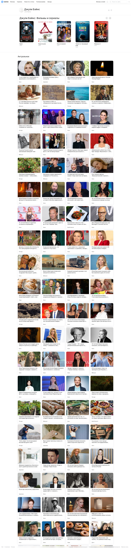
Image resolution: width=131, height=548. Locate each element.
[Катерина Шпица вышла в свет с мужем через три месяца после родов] (102, 314)
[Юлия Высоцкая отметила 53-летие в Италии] (102, 460)
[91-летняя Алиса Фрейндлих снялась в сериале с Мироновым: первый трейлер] (102, 96)
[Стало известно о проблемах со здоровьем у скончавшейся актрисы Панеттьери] (29, 72)
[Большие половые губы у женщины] (53, 72)
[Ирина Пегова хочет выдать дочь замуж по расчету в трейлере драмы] (29, 338)
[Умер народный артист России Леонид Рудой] (102, 72)
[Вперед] (110, 18)
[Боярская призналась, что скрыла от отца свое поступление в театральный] (53, 241)
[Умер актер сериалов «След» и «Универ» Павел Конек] (53, 460)
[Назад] (106, 18)
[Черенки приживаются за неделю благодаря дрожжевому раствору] (29, 411)
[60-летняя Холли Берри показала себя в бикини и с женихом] (53, 363)
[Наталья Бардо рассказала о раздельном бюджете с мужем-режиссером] (53, 290)
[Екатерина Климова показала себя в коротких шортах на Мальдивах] (77, 435)
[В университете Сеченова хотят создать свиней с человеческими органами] (53, 411)
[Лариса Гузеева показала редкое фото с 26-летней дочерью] (53, 144)
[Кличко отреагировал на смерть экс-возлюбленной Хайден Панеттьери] (53, 314)
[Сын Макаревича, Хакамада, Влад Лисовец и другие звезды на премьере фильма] (77, 290)
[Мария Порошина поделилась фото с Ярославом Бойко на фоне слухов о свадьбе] (53, 120)
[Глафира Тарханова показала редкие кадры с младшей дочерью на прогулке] (102, 120)
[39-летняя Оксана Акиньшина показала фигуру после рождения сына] (102, 484)
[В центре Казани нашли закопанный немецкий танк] (29, 144)
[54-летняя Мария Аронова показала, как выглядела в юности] (102, 338)
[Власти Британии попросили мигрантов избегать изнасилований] (53, 266)
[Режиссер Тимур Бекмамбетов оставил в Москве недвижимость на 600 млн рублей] (53, 193)
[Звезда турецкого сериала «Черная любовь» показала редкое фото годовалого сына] (77, 363)
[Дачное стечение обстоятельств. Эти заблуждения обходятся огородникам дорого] (29, 241)
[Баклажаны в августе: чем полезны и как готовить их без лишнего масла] (77, 217)
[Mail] (2, 2)
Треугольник (42, 44)
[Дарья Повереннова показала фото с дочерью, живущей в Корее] (29, 387)
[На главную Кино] (5, 2)
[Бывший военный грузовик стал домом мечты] (77, 266)
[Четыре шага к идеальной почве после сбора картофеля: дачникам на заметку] (29, 314)
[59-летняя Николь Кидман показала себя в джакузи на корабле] (77, 460)
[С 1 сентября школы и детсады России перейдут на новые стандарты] (29, 96)
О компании (7, 546)
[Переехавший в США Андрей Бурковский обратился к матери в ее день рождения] (77, 387)
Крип (21, 44)
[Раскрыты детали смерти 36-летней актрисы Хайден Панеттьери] (102, 241)
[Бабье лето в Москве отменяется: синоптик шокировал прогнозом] (29, 120)
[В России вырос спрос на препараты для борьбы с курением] (102, 363)
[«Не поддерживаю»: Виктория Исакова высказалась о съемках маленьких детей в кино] (29, 508)
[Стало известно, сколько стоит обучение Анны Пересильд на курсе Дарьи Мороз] (53, 387)
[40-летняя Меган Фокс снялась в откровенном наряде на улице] (102, 193)
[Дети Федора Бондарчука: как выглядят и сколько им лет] (102, 217)
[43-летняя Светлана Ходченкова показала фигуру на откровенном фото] (77, 508)
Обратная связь (124, 546)
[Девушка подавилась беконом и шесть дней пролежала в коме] (29, 460)
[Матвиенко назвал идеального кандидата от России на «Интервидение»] (53, 169)
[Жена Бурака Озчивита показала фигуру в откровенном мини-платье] (29, 193)
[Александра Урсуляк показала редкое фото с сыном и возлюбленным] (53, 484)
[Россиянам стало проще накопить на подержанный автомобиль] (102, 435)
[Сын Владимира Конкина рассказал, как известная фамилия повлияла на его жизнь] (77, 193)
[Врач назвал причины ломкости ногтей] (53, 435)
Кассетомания (61, 44)
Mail (2, 546)
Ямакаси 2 (97, 44)
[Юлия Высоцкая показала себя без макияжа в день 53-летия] (102, 266)
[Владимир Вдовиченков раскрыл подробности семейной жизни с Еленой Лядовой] (77, 120)
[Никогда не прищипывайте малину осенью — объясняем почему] (29, 169)
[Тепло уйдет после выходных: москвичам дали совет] (29, 435)
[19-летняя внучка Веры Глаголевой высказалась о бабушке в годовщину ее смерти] (102, 290)
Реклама (13, 546)
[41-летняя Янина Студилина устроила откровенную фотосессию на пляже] (29, 217)
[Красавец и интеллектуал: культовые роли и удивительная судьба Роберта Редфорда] (53, 508)
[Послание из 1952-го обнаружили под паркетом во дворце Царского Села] (53, 96)
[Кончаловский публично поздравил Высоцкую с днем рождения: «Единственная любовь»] (29, 266)
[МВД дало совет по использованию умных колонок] (102, 508)
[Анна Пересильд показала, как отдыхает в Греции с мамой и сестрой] (29, 363)
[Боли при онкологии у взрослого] (29, 484)
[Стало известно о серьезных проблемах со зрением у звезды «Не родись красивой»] (77, 241)
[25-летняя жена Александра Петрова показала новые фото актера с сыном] (77, 314)
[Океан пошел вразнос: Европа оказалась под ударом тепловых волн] (77, 96)
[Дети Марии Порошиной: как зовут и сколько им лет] (77, 72)
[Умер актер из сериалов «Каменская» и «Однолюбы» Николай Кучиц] (29, 532)
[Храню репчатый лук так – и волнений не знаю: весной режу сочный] (77, 411)
